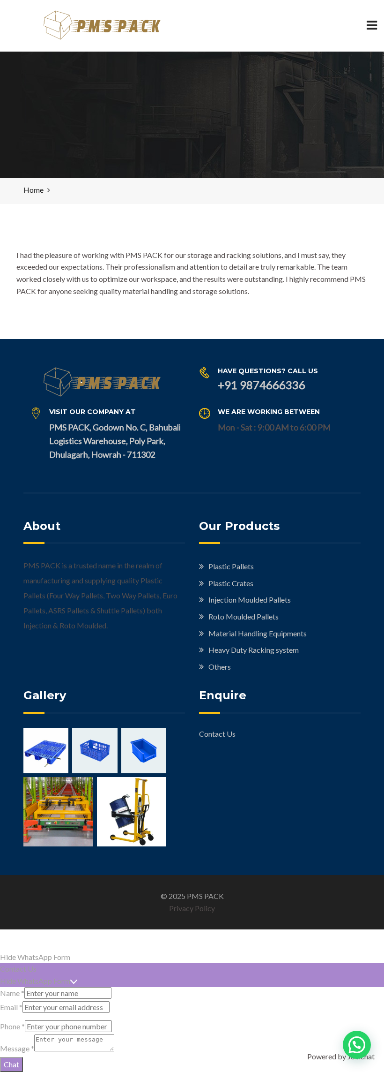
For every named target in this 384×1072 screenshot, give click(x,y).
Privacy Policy (192, 908)
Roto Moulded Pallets (243, 616)
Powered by (341, 1056)
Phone (12, 1026)
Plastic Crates (230, 583)
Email (11, 1007)
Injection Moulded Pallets (249, 599)
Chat (11, 1064)
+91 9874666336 (261, 385)
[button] (357, 1045)
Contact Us (217, 733)
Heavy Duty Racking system (253, 649)
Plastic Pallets (231, 566)
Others (219, 666)
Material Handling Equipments (257, 633)
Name (12, 993)
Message (17, 1048)
